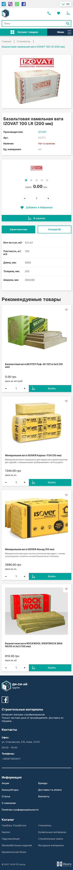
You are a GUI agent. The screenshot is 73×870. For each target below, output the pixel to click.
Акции (5, 783)
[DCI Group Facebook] (5, 699)
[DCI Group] (5, 13)
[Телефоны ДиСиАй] (49, 13)
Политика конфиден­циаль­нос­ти (20, 809)
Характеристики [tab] (18, 229)
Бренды (42, 783)
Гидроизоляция (11, 838)
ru (68, 4)
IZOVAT (42, 131)
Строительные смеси (50, 838)
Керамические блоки (14, 851)
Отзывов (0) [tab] (54, 229)
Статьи (6, 796)
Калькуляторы (10, 789)
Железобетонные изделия (17, 845)
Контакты (43, 796)
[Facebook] (24, 4)
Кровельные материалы (52, 832)
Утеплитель (44, 825)
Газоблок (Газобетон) (14, 825)
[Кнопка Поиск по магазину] (68, 23)
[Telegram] (4, 4)
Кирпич (6, 832)
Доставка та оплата (50, 789)
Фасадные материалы (51, 845)
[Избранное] (58, 13)
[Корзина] (68, 13)
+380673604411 (11, 758)
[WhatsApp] (17, 4)
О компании (9, 803)
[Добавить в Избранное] (66, 310)
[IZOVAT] (36, 168)
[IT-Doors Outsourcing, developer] (64, 864)
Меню (60, 32)
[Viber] (10, 4)
